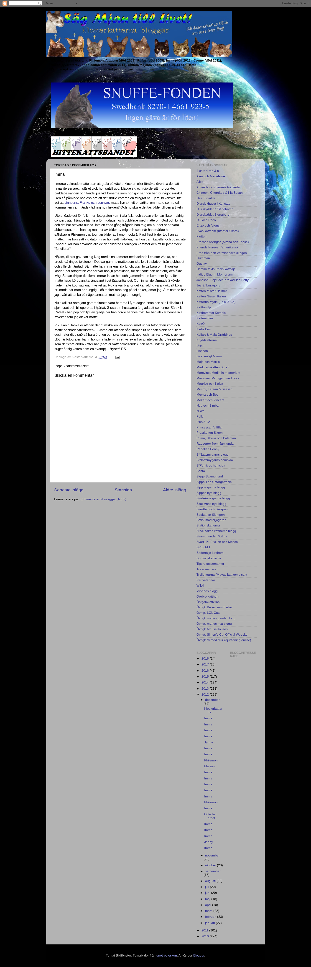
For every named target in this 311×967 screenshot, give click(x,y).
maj (208, 899)
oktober (211, 865)
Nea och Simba (207, 405)
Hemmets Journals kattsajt (215, 269)
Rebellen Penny (207, 449)
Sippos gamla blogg (210, 487)
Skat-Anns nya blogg (211, 503)
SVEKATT (203, 547)
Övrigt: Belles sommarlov (214, 607)
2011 (205, 930)
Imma (208, 718)
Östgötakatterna (208, 602)
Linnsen (202, 351)
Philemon (211, 760)
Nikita (200, 411)
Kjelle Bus (203, 329)
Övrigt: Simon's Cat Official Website (221, 634)
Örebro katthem (207, 596)
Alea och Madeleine (210, 176)
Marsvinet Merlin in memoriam (218, 372)
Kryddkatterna (206, 340)
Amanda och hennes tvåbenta (218, 187)
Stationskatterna (208, 525)
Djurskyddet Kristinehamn (214, 209)
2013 (205, 688)
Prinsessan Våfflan (209, 427)
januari (210, 923)
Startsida (123, 489)
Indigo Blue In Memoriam (214, 274)
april (208, 905)
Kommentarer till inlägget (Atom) (103, 499)
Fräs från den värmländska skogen (221, 253)
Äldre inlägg (174, 489)
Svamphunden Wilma (211, 536)
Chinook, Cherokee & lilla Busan (219, 192)
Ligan (200, 345)
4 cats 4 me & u (207, 171)
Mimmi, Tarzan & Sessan (214, 389)
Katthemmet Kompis (211, 313)
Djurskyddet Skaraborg (212, 214)
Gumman (203, 258)
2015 (205, 676)
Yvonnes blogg (207, 591)
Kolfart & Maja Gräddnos (214, 334)
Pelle (200, 416)
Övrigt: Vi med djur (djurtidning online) (223, 640)
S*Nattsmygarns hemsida (214, 460)
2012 (205, 694)
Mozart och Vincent (210, 400)
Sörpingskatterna (208, 558)
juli (207, 887)
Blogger (198, 955)
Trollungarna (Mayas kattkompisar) (221, 574)
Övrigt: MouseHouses (212, 629)
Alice (199, 181)
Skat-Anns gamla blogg (213, 498)
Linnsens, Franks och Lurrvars (87, 202)
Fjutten (201, 236)
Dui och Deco (206, 220)
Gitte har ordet (210, 816)
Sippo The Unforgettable (214, 482)
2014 (205, 682)
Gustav (201, 263)
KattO (200, 323)
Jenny (208, 742)
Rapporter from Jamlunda (215, 443)
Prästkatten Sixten (209, 432)
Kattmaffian (204, 318)
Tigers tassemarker (210, 563)
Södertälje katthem (210, 552)
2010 (205, 936)
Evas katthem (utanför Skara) (217, 231)
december (212, 699)
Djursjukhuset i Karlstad (213, 203)
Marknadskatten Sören (212, 367)
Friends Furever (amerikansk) (218, 247)
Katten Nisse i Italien (211, 296)
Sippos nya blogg (208, 493)
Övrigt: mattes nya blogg (214, 623)
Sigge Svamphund (209, 476)
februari (211, 916)
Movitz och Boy (207, 394)
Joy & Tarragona (208, 285)
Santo (200, 471)
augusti (211, 881)
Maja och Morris (208, 362)
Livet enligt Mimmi (209, 356)
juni (208, 893)
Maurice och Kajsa (209, 383)
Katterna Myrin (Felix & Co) (216, 302)
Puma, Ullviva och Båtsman (216, 438)
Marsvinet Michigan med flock (217, 378)
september (213, 871)
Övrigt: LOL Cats (208, 612)
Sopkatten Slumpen (210, 514)
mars (209, 911)
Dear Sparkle (205, 198)
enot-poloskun (166, 955)
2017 (205, 664)
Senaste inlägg (69, 489)
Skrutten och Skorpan (212, 509)
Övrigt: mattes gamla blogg (215, 618)
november (212, 855)
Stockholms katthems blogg (216, 531)
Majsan (209, 766)
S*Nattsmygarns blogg (212, 454)
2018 (205, 658)
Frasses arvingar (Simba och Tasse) (222, 242)
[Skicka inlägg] (117, 357)
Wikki (200, 585)
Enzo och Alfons (207, 225)
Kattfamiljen (204, 307)
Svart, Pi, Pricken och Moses (217, 542)
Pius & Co (203, 422)
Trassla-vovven (207, 569)
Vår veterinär (205, 580)
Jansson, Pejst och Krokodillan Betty (222, 280)
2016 (205, 670)
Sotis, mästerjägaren (211, 520)
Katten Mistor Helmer (211, 291)
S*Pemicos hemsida (210, 465)
